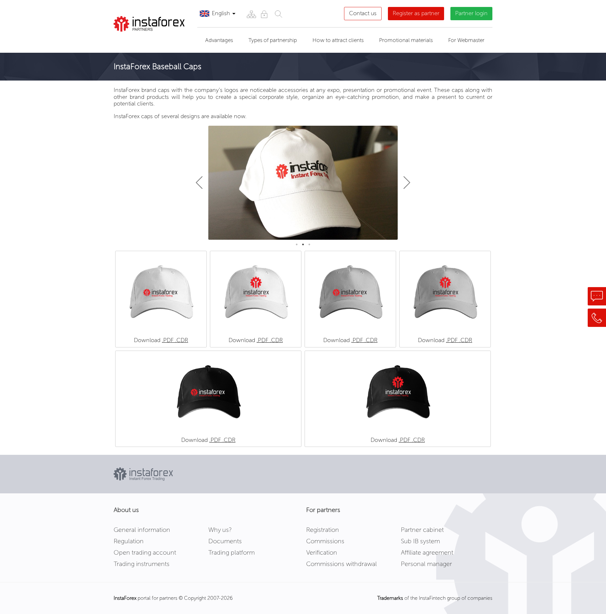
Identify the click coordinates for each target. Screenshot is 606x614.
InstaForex (125, 598)
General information (142, 529)
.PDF (168, 340)
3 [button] (309, 244)
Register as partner (416, 13)
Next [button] (404, 182)
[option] (303, 183)
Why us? (220, 529)
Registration (322, 529)
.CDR (181, 340)
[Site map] (251, 14)
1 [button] (296, 244)
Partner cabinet (422, 529)
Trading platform (231, 552)
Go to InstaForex (146, 39)
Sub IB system (420, 541)
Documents (225, 541)
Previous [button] (202, 182)
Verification (321, 552)
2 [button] (303, 244)
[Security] (264, 14)
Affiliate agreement (427, 552)
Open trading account (145, 552)
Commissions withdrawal (341, 564)
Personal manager (426, 564)
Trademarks (390, 598)
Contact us (363, 13)
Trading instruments (141, 564)
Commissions (325, 541)
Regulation (129, 541)
